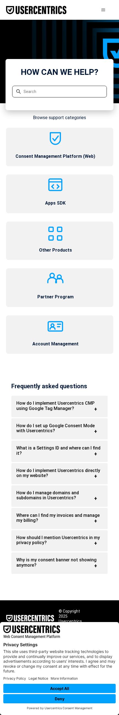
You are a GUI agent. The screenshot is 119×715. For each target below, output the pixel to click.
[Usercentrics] (30, 618)
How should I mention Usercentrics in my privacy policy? (58, 540)
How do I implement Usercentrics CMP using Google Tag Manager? (55, 406)
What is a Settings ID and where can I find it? (58, 450)
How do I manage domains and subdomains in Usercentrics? (47, 495)
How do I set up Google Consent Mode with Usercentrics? (55, 428)
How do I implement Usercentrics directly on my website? (58, 473)
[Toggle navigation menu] (103, 10)
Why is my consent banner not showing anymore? (56, 562)
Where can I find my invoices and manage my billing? (58, 518)
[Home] (36, 10)
